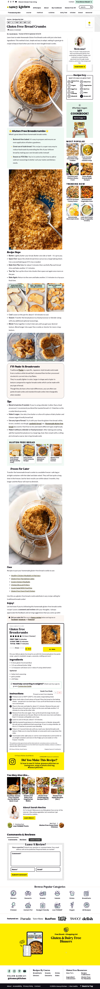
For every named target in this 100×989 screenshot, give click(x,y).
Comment (16, 853)
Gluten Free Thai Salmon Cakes (22, 579)
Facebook (14, 619)
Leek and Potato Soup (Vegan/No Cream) (87, 219)
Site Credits (73, 986)
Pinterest (31, 619)
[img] (8, 2)
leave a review (36, 617)
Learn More (28, 818)
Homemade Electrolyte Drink (73, 218)
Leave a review (35, 840)
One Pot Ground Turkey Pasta (73, 200)
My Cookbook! (80, 112)
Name (15, 869)
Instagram (22, 619)
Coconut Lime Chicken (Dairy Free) (72, 178)
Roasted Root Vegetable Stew (87, 200)
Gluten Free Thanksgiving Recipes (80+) (42, 797)
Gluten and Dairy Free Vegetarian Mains (28, 798)
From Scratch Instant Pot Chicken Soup (87, 158)
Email (40, 869)
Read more (79, 67)
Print (17, 648)
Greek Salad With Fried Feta (21, 588)
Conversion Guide (24, 686)
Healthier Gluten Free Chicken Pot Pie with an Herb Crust (13, 798)
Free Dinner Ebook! (83, 2)
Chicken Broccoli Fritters (20, 585)
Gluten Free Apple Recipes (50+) (57, 797)
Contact (37, 986)
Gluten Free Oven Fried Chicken (23, 591)
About (9, 986)
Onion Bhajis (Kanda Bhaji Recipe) (87, 178)
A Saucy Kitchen (18, 7)
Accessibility (17, 986)
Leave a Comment (15, 30)
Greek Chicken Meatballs (20, 582)
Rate (53, 649)
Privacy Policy (28, 986)
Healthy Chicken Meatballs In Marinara (25, 575)
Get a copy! (79, 118)
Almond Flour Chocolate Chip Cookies (72, 158)
